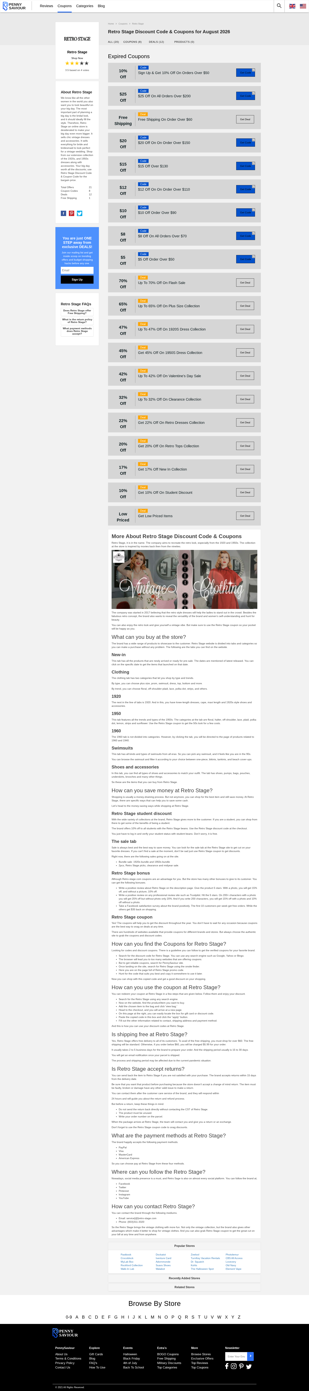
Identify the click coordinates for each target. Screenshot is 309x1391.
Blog (101, 6)
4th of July (130, 1363)
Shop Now (77, 58)
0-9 (69, 1317)
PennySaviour (65, 1348)
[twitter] (79, 213)
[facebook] (63, 213)
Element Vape (233, 1268)
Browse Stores (201, 1354)
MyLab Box (127, 1261)
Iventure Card (163, 1258)
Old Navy (231, 1265)
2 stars (72, 63)
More (194, 1348)
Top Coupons (200, 1367)
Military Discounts (169, 1363)
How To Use (97, 1367)
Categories (84, 6)
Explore (94, 1348)
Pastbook (126, 1254)
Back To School (133, 1367)
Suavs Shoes (163, 1265)
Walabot (160, 1268)
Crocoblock (127, 1258)
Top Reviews (199, 1363)
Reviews (46, 6)
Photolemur (232, 1254)
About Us (61, 1354)
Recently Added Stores (184, 1278)
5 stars (86, 63)
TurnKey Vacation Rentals (205, 1258)
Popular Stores (184, 1245)
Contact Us (62, 1367)
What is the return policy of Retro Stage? (77, 321)
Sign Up (77, 279)
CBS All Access (234, 1258)
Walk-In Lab (127, 1268)
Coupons (65, 6)
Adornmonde (163, 1261)
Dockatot (161, 1254)
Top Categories (167, 1367)
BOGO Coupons (168, 1354)
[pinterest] (71, 213)
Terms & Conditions (68, 1358)
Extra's (162, 1348)
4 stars (82, 63)
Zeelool (195, 1254)
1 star (67, 63)
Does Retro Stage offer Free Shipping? (77, 312)
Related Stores (185, 1287)
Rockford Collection (132, 1265)
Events (128, 1348)
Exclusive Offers (202, 1358)
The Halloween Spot (202, 1268)
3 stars (77, 63)
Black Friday (131, 1358)
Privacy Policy (65, 1363)
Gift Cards (96, 1354)
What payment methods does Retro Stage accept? (77, 331)
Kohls (194, 1265)
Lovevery (231, 1261)
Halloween (130, 1354)
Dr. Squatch (197, 1261)
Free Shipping (166, 1358)
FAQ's (93, 1363)
